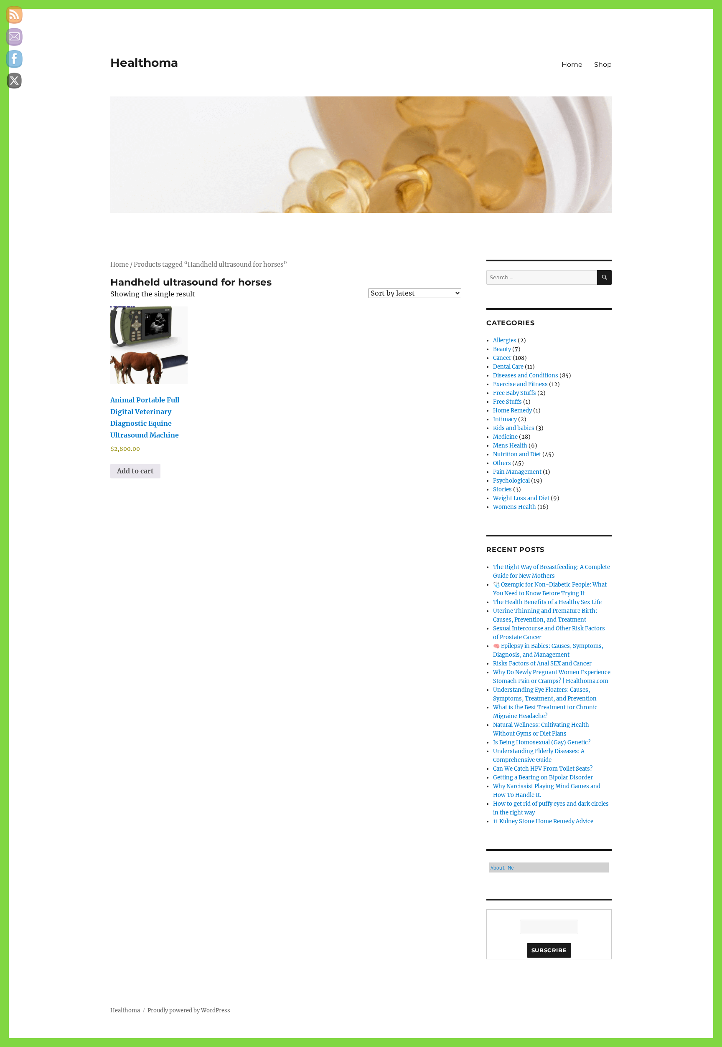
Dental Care (508, 366)
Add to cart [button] (135, 471)
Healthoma (144, 63)
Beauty (502, 349)
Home (572, 64)
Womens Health (514, 507)
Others (502, 463)
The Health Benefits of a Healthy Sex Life (547, 602)
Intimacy (505, 419)
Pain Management (517, 471)
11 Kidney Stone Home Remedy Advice (543, 821)
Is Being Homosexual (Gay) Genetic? (541, 742)
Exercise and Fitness (520, 384)
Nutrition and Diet (517, 454)
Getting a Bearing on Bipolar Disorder (543, 777)
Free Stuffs (507, 401)
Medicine (505, 436)
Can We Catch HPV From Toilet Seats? (542, 768)
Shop (603, 64)
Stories (502, 489)
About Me (502, 867)
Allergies (504, 340)
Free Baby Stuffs (514, 393)
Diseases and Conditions (525, 375)
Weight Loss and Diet (521, 498)
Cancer (502, 358)
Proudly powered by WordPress (188, 1010)
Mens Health (510, 445)
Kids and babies (513, 428)
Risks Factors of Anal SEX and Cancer (542, 663)
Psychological (511, 480)
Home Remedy (512, 410)
